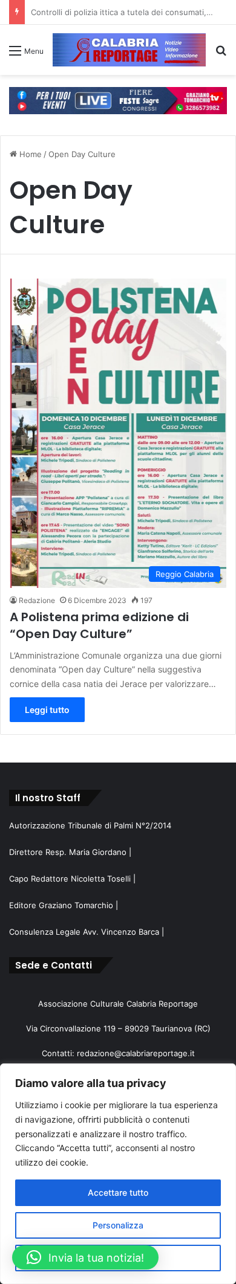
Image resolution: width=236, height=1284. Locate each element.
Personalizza (118, 1225)
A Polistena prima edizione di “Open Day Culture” (99, 625)
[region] (118, 1173)
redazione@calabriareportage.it (136, 1053)
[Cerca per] (221, 54)
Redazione (37, 600)
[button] (85, 1257)
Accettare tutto (118, 1192)
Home (29, 154)
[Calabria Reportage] (129, 49)
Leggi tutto (47, 710)
